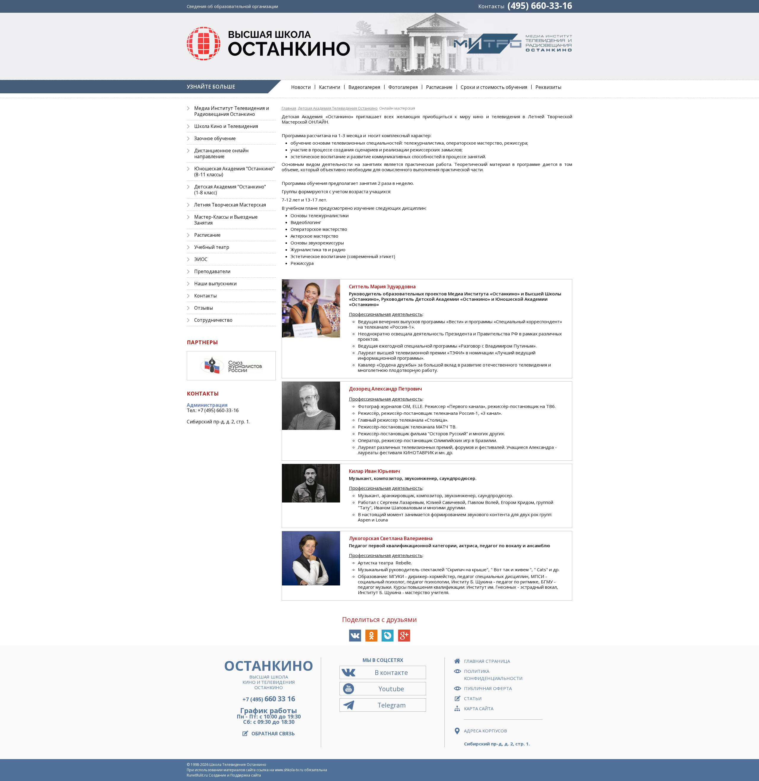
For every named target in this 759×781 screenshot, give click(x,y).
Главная (289, 108)
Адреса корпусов (485, 731)
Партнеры (202, 342)
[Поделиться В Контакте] (355, 636)
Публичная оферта (488, 688)
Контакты (491, 6)
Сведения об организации (232, 6)
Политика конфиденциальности (493, 674)
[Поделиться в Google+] (404, 636)
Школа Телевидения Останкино (237, 764)
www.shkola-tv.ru (289, 769)
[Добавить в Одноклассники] (371, 636)
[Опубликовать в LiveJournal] (388, 636)
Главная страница (487, 661)
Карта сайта (478, 708)
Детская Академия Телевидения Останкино (338, 108)
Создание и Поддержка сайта (235, 775)
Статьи (472, 698)
